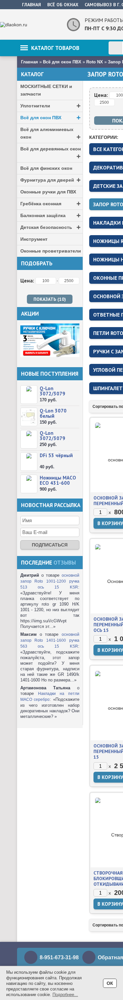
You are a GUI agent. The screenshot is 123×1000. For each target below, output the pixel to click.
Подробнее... (65, 994)
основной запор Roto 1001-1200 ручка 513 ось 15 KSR (49, 581)
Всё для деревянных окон (50, 153)
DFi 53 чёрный (56, 455)
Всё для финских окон (46, 168)
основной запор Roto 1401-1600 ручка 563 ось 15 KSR (49, 640)
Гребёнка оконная (50, 204)
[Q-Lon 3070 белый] (29, 417)
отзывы (64, 562)
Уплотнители (50, 106)
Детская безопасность (50, 227)
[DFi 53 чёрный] (29, 462)
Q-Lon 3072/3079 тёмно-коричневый (54, 396)
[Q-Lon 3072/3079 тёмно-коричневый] (29, 395)
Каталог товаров (55, 48)
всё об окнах (62, 5)
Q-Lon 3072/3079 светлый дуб (54, 438)
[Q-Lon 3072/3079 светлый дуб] (29, 439)
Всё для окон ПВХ (50, 118)
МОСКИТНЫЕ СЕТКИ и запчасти (46, 90)
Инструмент (34, 239)
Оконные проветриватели (50, 251)
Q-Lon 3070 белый (53, 413)
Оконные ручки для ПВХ (48, 191)
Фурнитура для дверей (50, 180)
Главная (31, 5)
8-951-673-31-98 (59, 957)
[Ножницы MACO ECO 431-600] (29, 484)
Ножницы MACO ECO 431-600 (58, 480)
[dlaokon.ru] (30, 24)
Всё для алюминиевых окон (50, 134)
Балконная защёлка (50, 215)
